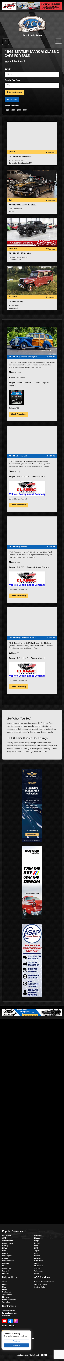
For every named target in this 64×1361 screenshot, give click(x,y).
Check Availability (18, 414)
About (4, 1282)
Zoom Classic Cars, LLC (18, 161)
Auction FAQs (39, 1287)
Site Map (5, 1297)
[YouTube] (4, 1321)
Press (4, 1290)
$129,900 (50, 357)
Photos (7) (15, 653)
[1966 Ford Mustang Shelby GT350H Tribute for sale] (32, 184)
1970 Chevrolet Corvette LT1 (20, 157)
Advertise (6, 1316)
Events (4, 1285)
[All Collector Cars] (32, 21)
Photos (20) (15, 563)
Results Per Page (12, 80)
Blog (4, 1287)
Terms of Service (8, 1311)
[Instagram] (16, 1321)
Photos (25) (15, 472)
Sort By (8, 69)
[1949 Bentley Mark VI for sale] (32, 440)
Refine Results (15, 93)
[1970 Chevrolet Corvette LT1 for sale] (32, 136)
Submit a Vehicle (40, 1285)
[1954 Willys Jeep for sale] (32, 280)
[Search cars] (5, 42)
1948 (7, 110)
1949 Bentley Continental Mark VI (22, 638)
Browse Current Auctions (44, 1282)
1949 (13, 110)
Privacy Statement (9, 1313)
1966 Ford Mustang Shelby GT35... (23, 205)
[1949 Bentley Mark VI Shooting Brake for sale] (32, 341)
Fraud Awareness (9, 1300)
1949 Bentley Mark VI (18, 456)
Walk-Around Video (18, 378)
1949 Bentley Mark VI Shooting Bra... (23, 357)
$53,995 (51, 456)
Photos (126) (16, 373)
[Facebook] (10, 1321)
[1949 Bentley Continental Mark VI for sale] (32, 621)
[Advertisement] (32, 1055)
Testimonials (7, 1295)
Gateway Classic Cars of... (18, 257)
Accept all (16, 1345)
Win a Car (6, 1302)
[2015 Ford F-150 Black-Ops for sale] (32, 232)
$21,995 (51, 638)
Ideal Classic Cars (15, 209)
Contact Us (6, 1292)
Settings (16, 1341)
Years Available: (12, 106)
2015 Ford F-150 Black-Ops (20, 253)
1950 (19, 110)
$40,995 (51, 547)
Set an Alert (12, 100)
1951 (25, 110)
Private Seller (14, 306)
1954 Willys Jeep (16, 302)
